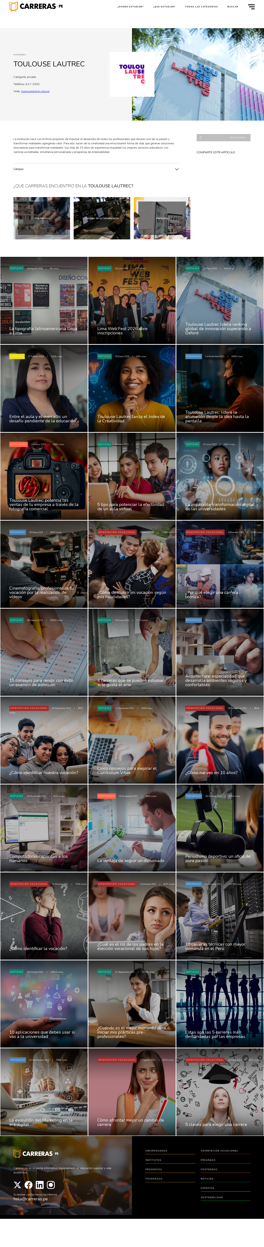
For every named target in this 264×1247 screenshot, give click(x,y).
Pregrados (153, 1169)
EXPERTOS (207, 1188)
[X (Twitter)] (17, 1185)
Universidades (156, 1150)
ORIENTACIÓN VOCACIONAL (219, 1150)
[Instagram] (51, 1185)
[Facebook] (29, 1185)
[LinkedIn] (40, 1185)
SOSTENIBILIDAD (212, 1197)
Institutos (153, 1160)
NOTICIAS (207, 1178)
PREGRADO (208, 1160)
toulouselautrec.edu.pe (35, 91)
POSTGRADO (209, 1169)
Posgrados (153, 1178)
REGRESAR (238, 137)
